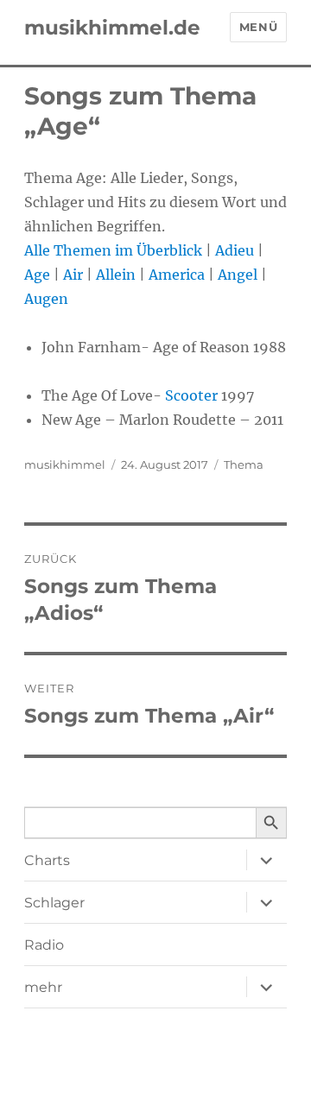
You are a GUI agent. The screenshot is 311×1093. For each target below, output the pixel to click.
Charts (47, 860)
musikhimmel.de (112, 28)
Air (73, 274)
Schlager (54, 902)
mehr (43, 987)
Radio (44, 945)
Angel (237, 274)
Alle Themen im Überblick (113, 250)
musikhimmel (64, 464)
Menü (258, 27)
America (177, 274)
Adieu (234, 250)
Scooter (191, 395)
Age (37, 274)
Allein (116, 274)
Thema (243, 464)
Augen (46, 298)
